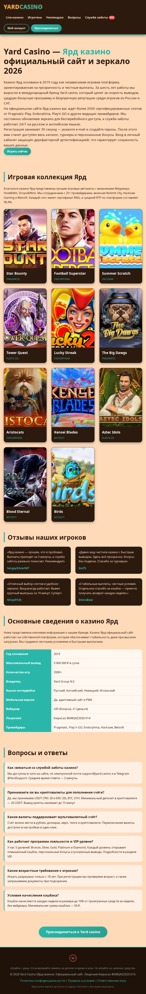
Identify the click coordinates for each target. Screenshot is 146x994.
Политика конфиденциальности (42, 981)
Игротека (35, 17)
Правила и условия (81, 981)
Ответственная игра (112, 981)
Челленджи (55, 17)
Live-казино (15, 17)
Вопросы (74, 17)
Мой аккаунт (16, 28)
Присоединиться (46, 28)
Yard (23, 6)
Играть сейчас (17, 151)
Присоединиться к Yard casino (73, 931)
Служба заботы (99, 17)
